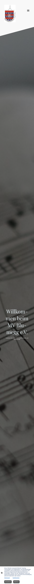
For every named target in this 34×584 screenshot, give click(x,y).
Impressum (7, 577)
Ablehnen (16, 581)
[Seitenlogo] (10, 13)
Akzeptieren (8, 581)
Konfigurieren (16, 577)
